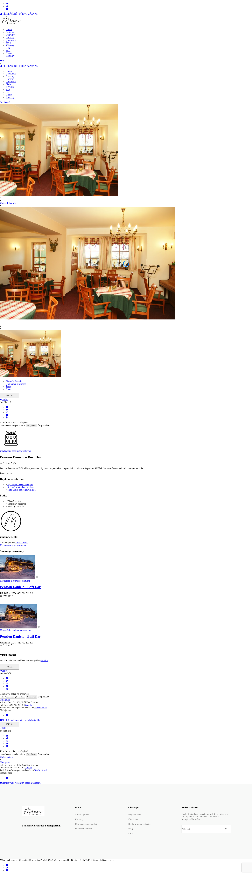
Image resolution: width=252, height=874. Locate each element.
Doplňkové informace (16, 384)
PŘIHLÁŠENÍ (9, 14)
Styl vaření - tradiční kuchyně (21, 487)
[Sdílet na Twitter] (7, 409)
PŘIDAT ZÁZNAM (28, 14)
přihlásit (44, 660)
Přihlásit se (133, 819)
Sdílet (5, 399)
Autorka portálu (82, 814)
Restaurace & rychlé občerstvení (15, 581)
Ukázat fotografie (8, 203)
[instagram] (7, 6)
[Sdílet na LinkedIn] (7, 415)
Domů (9, 29)
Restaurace (11, 32)
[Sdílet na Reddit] (7, 412)
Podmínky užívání (83, 828)
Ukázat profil (21, 542)
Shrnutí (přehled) (13, 381)
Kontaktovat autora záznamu (13, 545)
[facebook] (7, 3)
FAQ (8, 50)
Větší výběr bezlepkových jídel (21, 490)
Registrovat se (134, 814)
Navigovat (5, 699)
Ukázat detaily (6, 757)
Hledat (9, 53)
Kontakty (10, 56)
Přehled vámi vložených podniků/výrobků (21, 720)
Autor (8, 389)
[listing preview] (17, 578)
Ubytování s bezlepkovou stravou (15, 451)
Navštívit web (40, 707)
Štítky (8, 386)
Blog (8, 48)
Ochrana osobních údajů (86, 824)
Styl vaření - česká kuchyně (20, 484)
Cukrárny (10, 34)
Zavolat (28, 705)
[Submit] (225, 829)
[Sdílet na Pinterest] (7, 417)
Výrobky (10, 45)
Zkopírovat (31, 425)
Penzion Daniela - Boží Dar (20, 587)
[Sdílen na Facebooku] (7, 407)
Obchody (10, 37)
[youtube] (7, 9)
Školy (8, 42)
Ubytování (11, 40)
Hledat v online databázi (139, 824)
